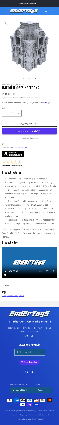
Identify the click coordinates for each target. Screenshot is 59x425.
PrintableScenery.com (19, 147)
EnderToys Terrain (17, 411)
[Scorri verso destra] (36, 79)
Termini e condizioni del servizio (40, 415)
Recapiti (41, 419)
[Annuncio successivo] (54, 4)
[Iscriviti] (42, 352)
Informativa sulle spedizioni (27, 419)
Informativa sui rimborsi (46, 411)
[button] (5, 11)
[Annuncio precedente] (5, 4)
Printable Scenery (13, 296)
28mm (4, 296)
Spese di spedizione (19, 98)
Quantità (5, 108)
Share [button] (7, 285)
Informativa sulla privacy (19, 415)
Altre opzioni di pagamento (29, 138)
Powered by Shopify (29, 411)
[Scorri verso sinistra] (23, 79)
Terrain (21, 296)
